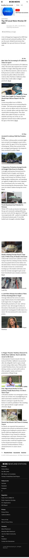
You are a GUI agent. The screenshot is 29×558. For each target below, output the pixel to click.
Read (9, 81)
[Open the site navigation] (5, 1)
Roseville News (8, 452)
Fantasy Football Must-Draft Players (10, 476)
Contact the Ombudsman (7, 541)
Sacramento (16, 452)
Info (22, 5)
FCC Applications (6, 502)
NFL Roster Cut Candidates (8, 474)
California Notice (5, 514)
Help (2, 536)
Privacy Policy (5, 512)
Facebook (4, 486)
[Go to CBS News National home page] (14, 2)
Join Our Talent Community (8, 534)
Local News (4, 18)
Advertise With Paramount (8, 531)
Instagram (4, 488)
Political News (5, 469)
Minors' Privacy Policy (7, 522)
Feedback (4, 539)
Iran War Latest (5, 471)
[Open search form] (27, 1)
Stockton (23, 452)
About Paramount (6, 529)
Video (17, 5)
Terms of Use (4, 519)
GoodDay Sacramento (7, 5)
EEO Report (4, 505)
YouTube (3, 483)
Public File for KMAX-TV (7, 497)
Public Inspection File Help (8, 500)
